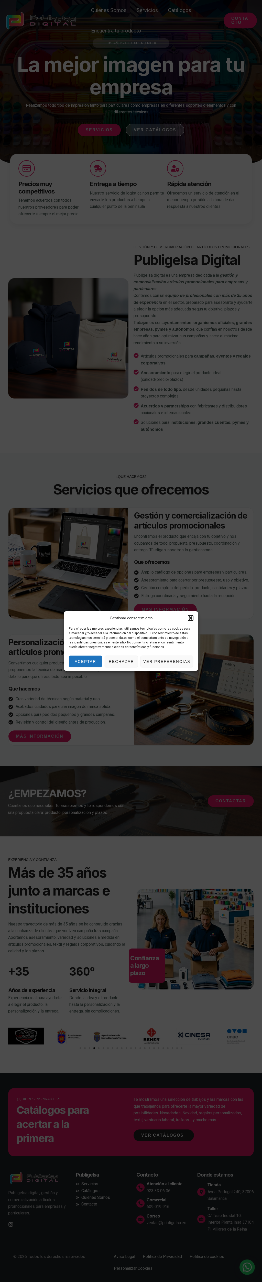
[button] (190, 618)
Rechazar (121, 661)
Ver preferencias (166, 661)
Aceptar (85, 661)
